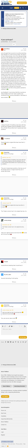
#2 (25, 120)
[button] (2, 8)
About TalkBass (4, 421)
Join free (7, 21)
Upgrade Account (22, 2)
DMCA (3, 446)
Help (24, 443)
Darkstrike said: (6, 224)
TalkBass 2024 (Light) (8, 441)
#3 (25, 137)
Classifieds (3, 416)
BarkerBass (5, 41)
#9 (25, 305)
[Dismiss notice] (25, 13)
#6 (25, 219)
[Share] (24, 49)
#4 (25, 152)
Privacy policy (19, 443)
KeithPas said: (5, 157)
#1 (25, 48)
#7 (25, 261)
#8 (25, 273)
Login (2, 432)
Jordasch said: (5, 203)
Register (3, 434)
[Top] (6, 446)
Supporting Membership (6, 418)
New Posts (3, 413)
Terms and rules (11, 443)
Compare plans (16, 23)
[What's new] (20, 8)
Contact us (3, 424)
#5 (25, 198)
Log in (11, 21)
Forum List (3, 410)
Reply (14, 101)
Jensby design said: (7, 310)
